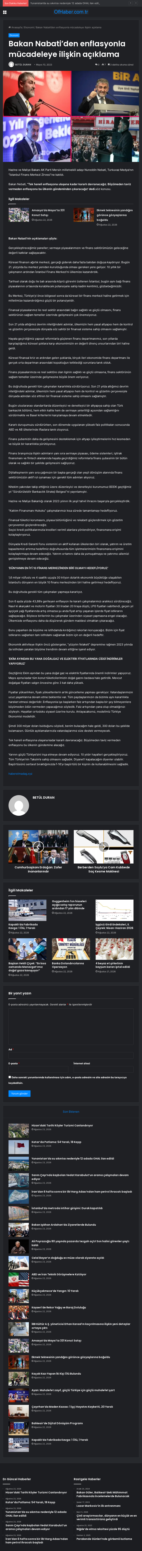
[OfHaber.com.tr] (71, 11)
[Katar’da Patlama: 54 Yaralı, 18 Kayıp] (19, 1147)
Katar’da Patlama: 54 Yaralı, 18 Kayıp (56, 1142)
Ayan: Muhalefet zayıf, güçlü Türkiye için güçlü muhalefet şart (73, 1390)
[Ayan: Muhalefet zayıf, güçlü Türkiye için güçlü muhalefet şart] (19, 1395)
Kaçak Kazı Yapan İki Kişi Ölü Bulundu (56, 1374)
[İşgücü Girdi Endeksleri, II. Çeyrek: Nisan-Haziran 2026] (114, 910)
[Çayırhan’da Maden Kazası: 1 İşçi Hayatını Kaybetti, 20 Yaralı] (19, 1412)
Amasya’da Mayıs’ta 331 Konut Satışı (56, 1340)
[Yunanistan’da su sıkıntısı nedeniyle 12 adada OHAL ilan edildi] (19, 1164)
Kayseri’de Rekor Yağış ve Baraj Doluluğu (59, 1307)
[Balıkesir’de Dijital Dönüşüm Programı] (19, 1428)
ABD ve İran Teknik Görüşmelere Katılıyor (59, 1274)
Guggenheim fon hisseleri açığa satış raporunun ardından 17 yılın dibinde (69, 904)
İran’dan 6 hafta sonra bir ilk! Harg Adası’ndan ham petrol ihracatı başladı (82, 1192)
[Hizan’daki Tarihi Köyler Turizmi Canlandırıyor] (19, 1131)
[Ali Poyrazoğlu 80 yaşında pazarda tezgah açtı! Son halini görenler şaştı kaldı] (19, 1246)
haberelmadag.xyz (20, 773)
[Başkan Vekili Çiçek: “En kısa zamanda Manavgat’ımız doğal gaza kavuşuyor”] (27, 949)
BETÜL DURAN (23, 64)
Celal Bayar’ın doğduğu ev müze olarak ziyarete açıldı (68, 1258)
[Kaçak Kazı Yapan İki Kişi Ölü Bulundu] (19, 1379)
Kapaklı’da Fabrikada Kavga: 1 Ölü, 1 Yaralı (23, 926)
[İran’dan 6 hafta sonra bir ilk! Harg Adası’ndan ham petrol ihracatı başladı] (19, 1197)
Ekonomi (29, 27)
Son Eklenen (71, 1111)
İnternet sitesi (82, 1063)
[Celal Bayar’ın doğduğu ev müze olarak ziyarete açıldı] (19, 1263)
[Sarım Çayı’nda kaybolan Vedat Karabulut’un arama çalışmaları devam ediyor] (19, 1180)
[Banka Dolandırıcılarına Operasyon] (71, 949)
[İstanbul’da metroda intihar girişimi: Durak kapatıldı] (19, 1213)
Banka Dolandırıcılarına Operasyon (68, 965)
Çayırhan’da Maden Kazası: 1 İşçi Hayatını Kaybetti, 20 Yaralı (72, 1407)
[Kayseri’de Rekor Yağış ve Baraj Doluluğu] (19, 1313)
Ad (11, 1049)
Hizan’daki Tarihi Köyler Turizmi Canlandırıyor (62, 1125)
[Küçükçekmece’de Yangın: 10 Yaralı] (19, 1296)
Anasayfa (16, 27)
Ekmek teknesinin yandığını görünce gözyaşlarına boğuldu (115, 215)
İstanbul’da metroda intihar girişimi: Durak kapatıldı (67, 1208)
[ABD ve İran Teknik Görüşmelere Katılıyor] (19, 1279)
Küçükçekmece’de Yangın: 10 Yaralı (55, 1291)
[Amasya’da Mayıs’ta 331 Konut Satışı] (19, 215)
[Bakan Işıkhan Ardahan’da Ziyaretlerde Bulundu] (19, 1230)
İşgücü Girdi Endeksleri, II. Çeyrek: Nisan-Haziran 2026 (114, 926)
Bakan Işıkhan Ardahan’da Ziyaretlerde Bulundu (64, 1225)
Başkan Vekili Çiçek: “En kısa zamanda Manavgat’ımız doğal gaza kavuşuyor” (27, 966)
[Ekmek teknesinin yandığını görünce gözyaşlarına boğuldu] (84, 215)
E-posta (14, 1063)
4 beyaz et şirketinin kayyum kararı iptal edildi (113, 965)
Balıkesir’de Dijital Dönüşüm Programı (57, 1423)
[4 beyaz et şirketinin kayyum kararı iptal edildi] (114, 949)
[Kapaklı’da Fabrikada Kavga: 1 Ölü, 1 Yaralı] (27, 910)
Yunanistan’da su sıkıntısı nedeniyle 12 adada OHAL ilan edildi (65, 3)
